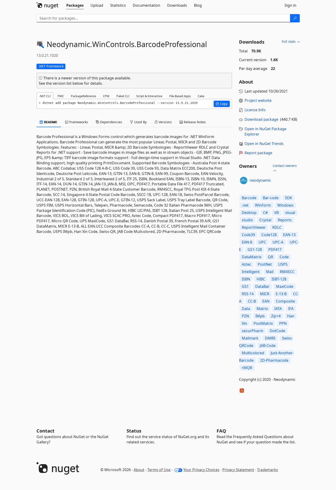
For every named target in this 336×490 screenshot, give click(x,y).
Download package (261, 119)
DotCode (277, 330)
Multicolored (253, 352)
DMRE (270, 338)
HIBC (261, 279)
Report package (258, 152)
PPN (283, 323)
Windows (285, 205)
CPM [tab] (106, 96)
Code (284, 256)
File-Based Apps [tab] (180, 96)
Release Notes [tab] (194, 122)
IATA (278, 308)
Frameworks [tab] (78, 122)
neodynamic (260, 180)
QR (270, 256)
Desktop (249, 212)
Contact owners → (285, 167)
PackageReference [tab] (83, 96)
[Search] (295, 18)
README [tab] (50, 122)
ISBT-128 (279, 279)
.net (245, 205)
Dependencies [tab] (110, 122)
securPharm (252, 330)
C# (265, 212)
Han (290, 316)
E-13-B (281, 293)
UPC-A (277, 242)
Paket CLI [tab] (122, 96)
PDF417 (275, 249)
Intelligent (251, 271)
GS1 (245, 286)
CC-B (252, 301)
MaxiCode (284, 286)
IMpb (260, 316)
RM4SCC (287, 271)
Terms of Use (158, 469)
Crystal (265, 219)
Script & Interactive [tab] (149, 96)
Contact (45, 431)
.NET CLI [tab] (45, 96)
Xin (244, 323)
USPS (283, 264)
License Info (255, 109)
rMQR (247, 367)
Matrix (262, 308)
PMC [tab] (61, 96)
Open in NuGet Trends (264, 143)
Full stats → (291, 41)
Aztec (246, 264)
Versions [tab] (165, 122)
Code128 (269, 234)
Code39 (248, 234)
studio (247, 219)
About (139, 469)
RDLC (277, 227)
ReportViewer (254, 227)
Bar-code (270, 197)
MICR (264, 293)
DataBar (262, 286)
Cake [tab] (201, 96)
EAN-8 (247, 242)
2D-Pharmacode (274, 360)
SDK (288, 197)
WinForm (263, 205)
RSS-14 (248, 293)
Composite (285, 301)
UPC (262, 242)
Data (246, 308)
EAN (265, 301)
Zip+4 (276, 316)
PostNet (265, 264)
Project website (258, 100)
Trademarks (267, 469)
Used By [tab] (140, 122)
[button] (222, 104)
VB (276, 212)
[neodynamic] (243, 180)
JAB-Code (267, 345)
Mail (269, 271)
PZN (245, 316)
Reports (285, 219)
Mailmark (250, 338)
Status (134, 431)
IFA (291, 308)
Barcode (249, 197)
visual (290, 212)
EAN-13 (289, 234)
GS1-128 (255, 249)
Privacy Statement (238, 469)
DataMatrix (251, 256)
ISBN (246, 279)
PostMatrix (263, 323)
